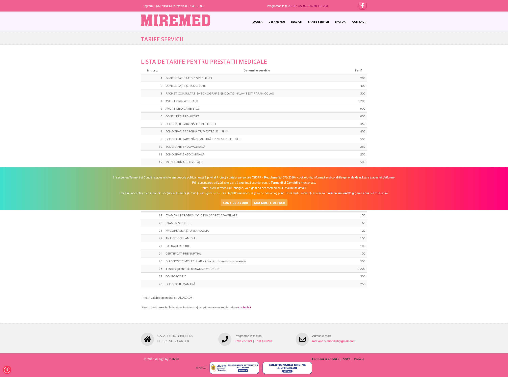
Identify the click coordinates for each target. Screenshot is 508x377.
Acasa (258, 21)
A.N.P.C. (201, 367)
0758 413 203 (319, 6)
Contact (359, 21)
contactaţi (244, 307)
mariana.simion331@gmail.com (333, 341)
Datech (174, 359)
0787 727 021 (299, 6)
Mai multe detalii (269, 202)
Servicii (296, 21)
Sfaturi (340, 21)
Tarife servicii (318, 21)
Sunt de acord (235, 202)
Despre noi (276, 21)
